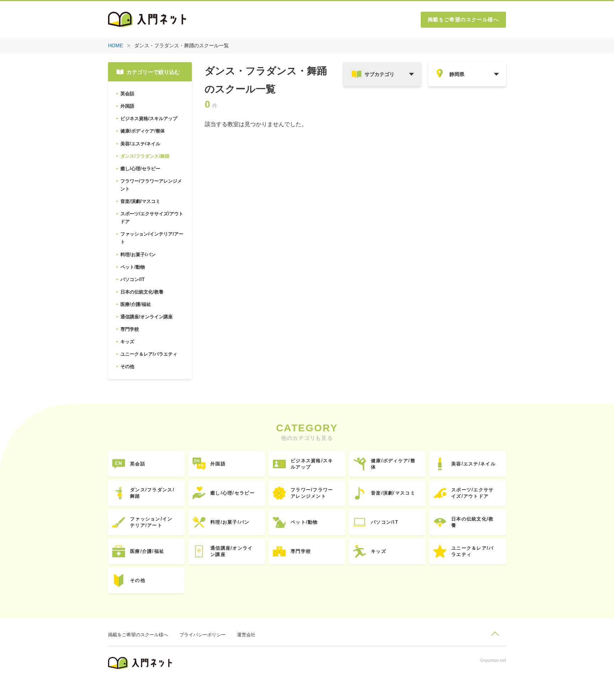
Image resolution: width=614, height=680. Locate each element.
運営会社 (246, 634)
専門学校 (301, 551)
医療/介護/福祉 (147, 551)
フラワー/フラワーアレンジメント (312, 493)
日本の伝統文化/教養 (472, 522)
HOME (115, 45)
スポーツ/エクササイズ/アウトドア (472, 493)
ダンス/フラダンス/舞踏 (152, 493)
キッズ (378, 551)
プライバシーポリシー (202, 634)
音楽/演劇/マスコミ (393, 493)
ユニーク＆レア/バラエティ (472, 551)
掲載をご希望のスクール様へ (463, 19)
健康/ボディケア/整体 (393, 464)
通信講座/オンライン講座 (231, 551)
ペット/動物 (304, 522)
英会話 (137, 463)
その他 (137, 580)
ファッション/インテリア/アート (151, 522)
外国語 (218, 463)
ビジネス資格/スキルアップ (312, 464)
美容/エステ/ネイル (473, 463)
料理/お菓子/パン (230, 522)
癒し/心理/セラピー (232, 493)
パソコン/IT (384, 522)
